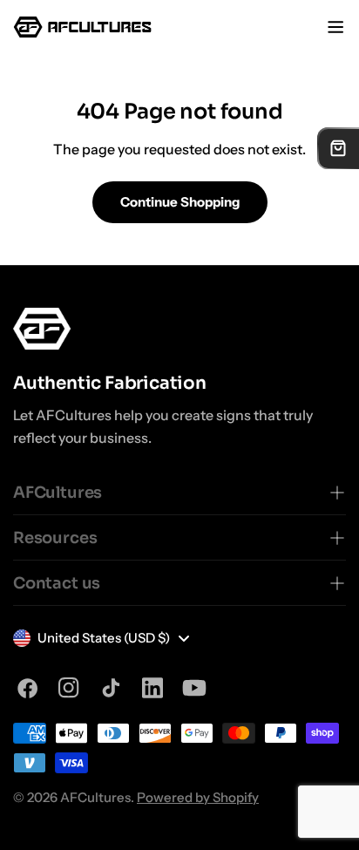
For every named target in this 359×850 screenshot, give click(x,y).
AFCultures (95, 797)
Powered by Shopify (198, 797)
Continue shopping (180, 202)
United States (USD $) (103, 637)
